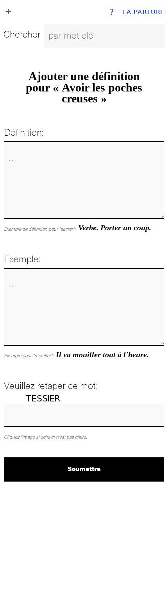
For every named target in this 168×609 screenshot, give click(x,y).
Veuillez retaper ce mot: (51, 385)
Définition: (23, 132)
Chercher (22, 34)
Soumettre (84, 468)
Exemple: (22, 259)
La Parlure (143, 12)
